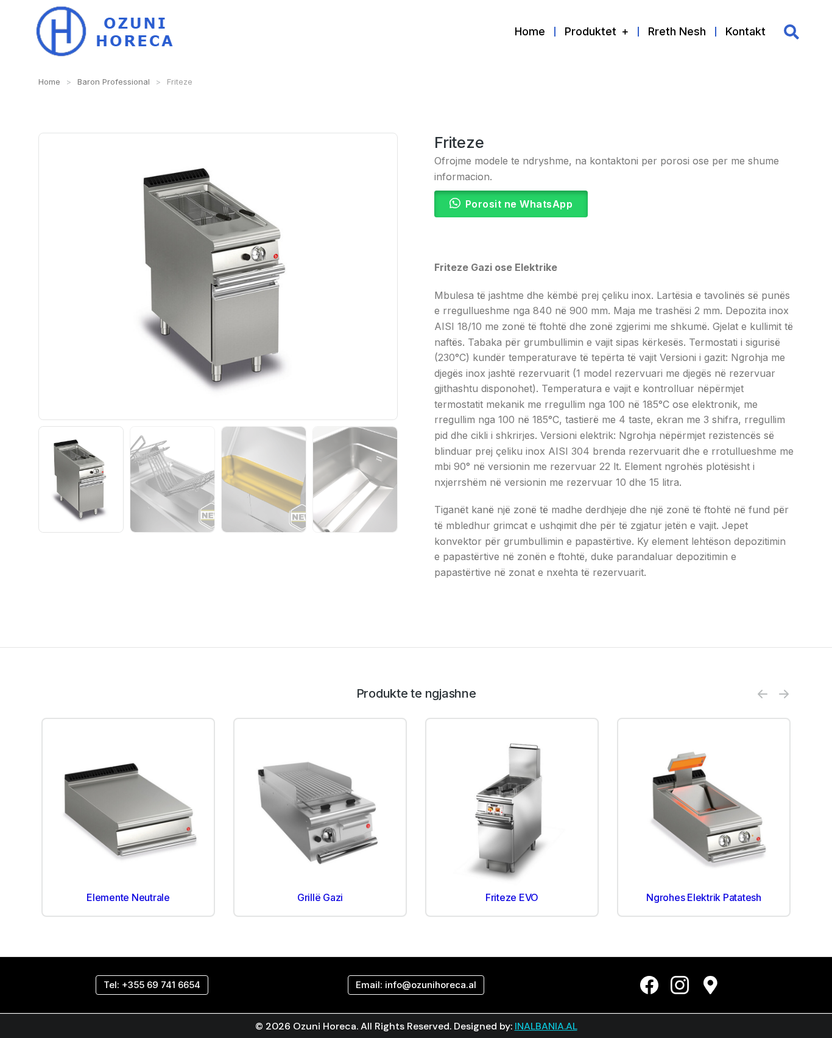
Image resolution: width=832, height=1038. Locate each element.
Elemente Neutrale (128, 897)
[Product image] (128, 810)
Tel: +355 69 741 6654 (152, 985)
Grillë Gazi (320, 897)
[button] (762, 694)
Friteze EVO (511, 897)
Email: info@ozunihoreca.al (416, 985)
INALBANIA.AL (546, 1026)
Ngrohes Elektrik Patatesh (703, 897)
